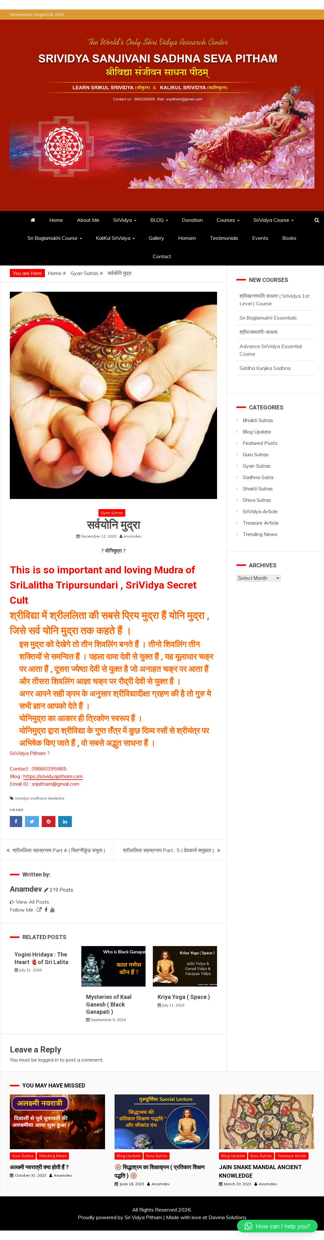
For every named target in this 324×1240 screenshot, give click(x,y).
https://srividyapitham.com (53, 776)
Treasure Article (261, 523)
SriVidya (122, 220)
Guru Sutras (256, 454)
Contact (162, 256)
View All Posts (32, 902)
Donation (192, 220)
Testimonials (224, 238)
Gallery (156, 238)
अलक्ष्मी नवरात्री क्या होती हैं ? (39, 1167)
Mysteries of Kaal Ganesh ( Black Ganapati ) (109, 1004)
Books (289, 238)
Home (56, 220)
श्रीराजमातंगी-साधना (258, 311)
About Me (88, 220)
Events (260, 238)
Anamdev (26, 889)
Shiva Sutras (257, 500)
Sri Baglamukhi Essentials (268, 296)
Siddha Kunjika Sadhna (265, 347)
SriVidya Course (271, 220)
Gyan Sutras (112, 512)
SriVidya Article (260, 511)
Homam (187, 238)
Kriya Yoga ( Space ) (184, 997)
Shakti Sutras (258, 488)
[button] (277, 1226)
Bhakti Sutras (258, 420)
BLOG (157, 220)
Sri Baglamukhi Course (53, 238)
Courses (226, 220)
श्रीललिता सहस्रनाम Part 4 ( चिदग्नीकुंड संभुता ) (59, 850)
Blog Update (257, 431)
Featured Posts (260, 443)
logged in (48, 1059)
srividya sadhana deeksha (39, 798)
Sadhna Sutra (258, 477)
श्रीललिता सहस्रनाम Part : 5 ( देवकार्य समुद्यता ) (168, 850)
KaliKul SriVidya (113, 238)
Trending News (260, 534)
